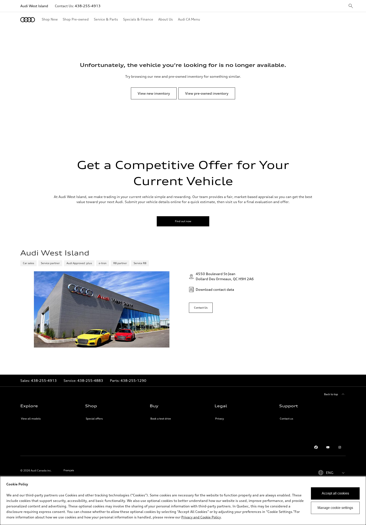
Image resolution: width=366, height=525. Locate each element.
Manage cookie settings (335, 508)
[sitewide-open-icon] (350, 6)
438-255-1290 (133, 380)
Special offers (94, 418)
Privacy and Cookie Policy (201, 517)
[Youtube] (328, 447)
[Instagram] (340, 447)
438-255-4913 (88, 6)
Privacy (219, 418)
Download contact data (215, 289)
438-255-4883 (90, 380)
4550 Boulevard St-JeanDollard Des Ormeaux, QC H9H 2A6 (225, 276)
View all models (31, 418)
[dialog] (183, 500)
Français (69, 470)
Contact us (286, 418)
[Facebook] (316, 447)
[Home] (27, 19)
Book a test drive (160, 418)
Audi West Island (34, 6)
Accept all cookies (335, 493)
